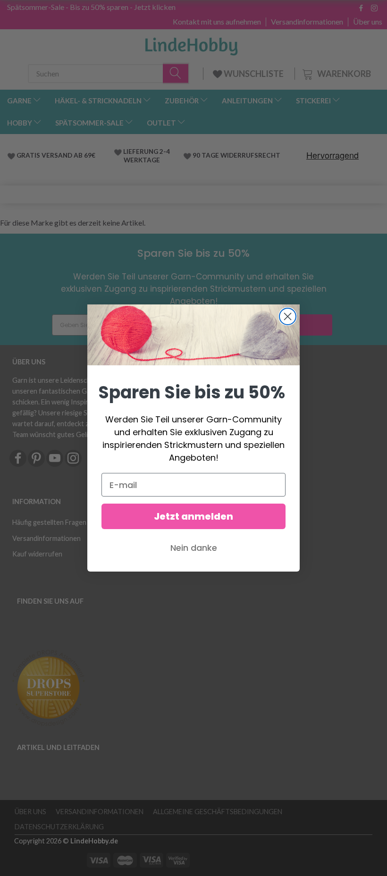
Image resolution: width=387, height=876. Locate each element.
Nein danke (193, 548)
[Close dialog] (287, 316)
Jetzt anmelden (193, 516)
